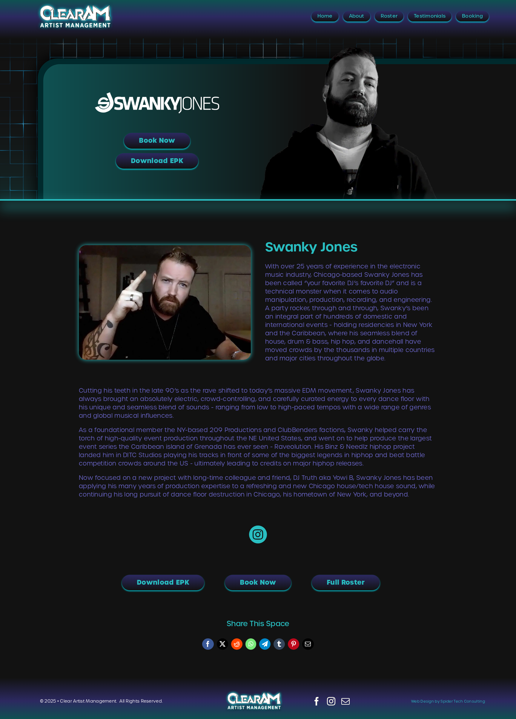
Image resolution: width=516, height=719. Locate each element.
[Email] (308, 644)
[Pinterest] (293, 644)
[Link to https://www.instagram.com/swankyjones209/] (258, 534)
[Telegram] (265, 644)
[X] (222, 644)
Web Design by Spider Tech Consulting (448, 701)
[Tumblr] (279, 644)
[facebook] (316, 701)
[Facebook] (208, 644)
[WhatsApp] (250, 644)
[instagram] (331, 701)
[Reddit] (237, 644)
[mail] (345, 701)
